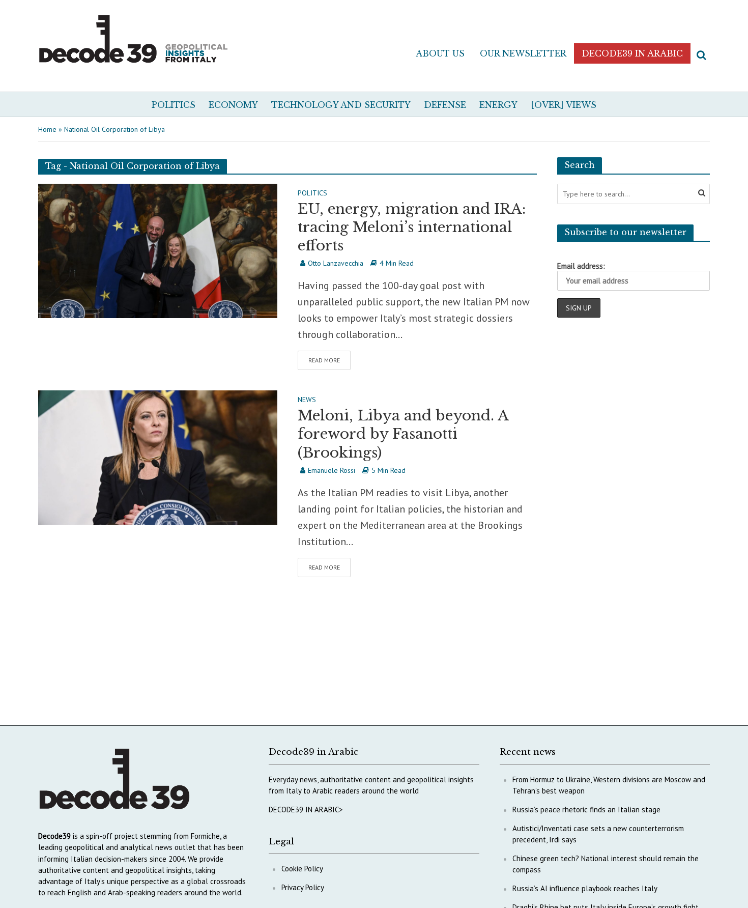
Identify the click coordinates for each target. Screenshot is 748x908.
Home (47, 129)
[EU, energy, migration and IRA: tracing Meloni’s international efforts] (157, 250)
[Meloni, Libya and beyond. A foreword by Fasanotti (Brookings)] (157, 456)
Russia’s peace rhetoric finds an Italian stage (586, 809)
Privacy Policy (302, 887)
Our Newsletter (523, 53)
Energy (498, 105)
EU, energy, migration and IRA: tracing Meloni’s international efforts (412, 227)
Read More (324, 360)
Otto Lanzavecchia (335, 263)
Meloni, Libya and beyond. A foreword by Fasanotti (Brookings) (403, 434)
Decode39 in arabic (632, 53)
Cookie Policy (302, 868)
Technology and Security (341, 105)
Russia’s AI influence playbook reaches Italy (584, 888)
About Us (440, 53)
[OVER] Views (563, 105)
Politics (173, 105)
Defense (445, 105)
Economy (233, 105)
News (307, 400)
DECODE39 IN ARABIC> (306, 809)
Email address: (581, 266)
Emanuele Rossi (331, 470)
